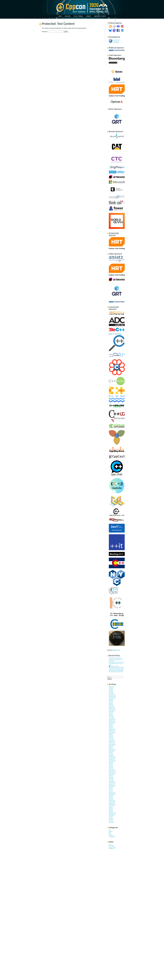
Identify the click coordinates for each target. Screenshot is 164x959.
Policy (110, 834)
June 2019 (111, 764)
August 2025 (111, 699)
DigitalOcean (116, 650)
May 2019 (111, 766)
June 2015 (111, 808)
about (60, 16)
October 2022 (111, 730)
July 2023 (111, 725)
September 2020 (112, 749)
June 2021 (111, 748)
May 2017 (111, 791)
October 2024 (111, 708)
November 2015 (112, 801)
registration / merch (100, 16)
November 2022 (112, 729)
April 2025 (111, 704)
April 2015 (111, 811)
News (110, 832)
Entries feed (111, 845)
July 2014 (111, 817)
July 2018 (111, 775)
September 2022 (112, 732)
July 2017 (111, 788)
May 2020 (111, 754)
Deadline (110, 831)
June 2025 (111, 701)
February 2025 (112, 707)
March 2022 (111, 738)
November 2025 (112, 696)
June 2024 (111, 712)
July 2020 (111, 752)
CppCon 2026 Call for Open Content (116, 669)
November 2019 (112, 758)
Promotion (111, 835)
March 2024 (111, 717)
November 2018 (112, 770)
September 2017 (112, 785)
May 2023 (111, 727)
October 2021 (111, 743)
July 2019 (111, 763)
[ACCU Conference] (117, 313)
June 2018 (111, 777)
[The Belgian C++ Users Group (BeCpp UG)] (117, 329)
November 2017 (112, 782)
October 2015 (111, 803)
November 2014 (112, 812)
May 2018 (111, 778)
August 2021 (111, 745)
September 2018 (112, 773)
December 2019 (112, 756)
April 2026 (111, 692)
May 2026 (111, 690)
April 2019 (111, 767)
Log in (110, 844)
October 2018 (111, 771)
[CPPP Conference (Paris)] (117, 501)
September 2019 (112, 760)
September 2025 (112, 697)
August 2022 (111, 733)
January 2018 (111, 781)
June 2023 (111, 726)
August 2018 (111, 774)
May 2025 (111, 703)
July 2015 (111, 807)
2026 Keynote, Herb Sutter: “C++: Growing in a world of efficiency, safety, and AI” (115, 659)
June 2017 (111, 789)
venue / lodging (78, 16)
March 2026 (111, 693)
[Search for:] (115, 677)
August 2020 (111, 751)
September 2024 (112, 710)
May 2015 (111, 810)
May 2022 (111, 737)
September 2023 (112, 722)
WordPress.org (112, 848)
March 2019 (111, 769)
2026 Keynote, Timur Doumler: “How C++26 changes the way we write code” (116, 663)
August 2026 (111, 686)
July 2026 (111, 688)
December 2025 (112, 695)
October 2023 (111, 721)
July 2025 (111, 700)
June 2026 (111, 689)
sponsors (67, 16)
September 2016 (112, 793)
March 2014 (111, 822)
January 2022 (111, 740)
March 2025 (111, 706)
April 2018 (111, 780)
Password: (45, 31)
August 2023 (111, 723)
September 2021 (112, 744)
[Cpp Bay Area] (117, 449)
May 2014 (111, 819)
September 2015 (112, 804)
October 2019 (111, 759)
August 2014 (111, 815)
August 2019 (111, 762)
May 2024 (111, 714)
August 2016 (111, 795)
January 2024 (111, 718)
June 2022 (111, 736)
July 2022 (111, 734)
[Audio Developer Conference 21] (117, 321)
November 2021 (112, 741)
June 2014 (111, 818)
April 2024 (111, 715)
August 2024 (111, 711)
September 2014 (112, 814)
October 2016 (111, 792)
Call (109, 830)
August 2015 (111, 806)
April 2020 (111, 755)
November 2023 (112, 719)
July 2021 (111, 747)
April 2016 (111, 799)
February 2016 (112, 800)
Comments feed (112, 847)
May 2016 (111, 797)
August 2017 (111, 786)
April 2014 (111, 821)
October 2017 (111, 784)
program (88, 16)
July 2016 (111, 796)
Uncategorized (112, 836)
